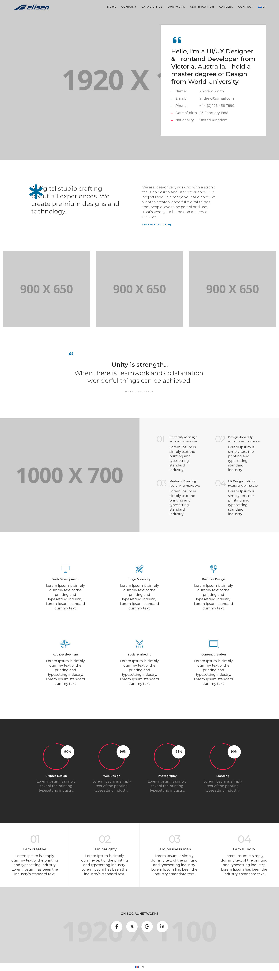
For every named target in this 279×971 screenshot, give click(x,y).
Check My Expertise (154, 224)
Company (128, 6)
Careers (226, 6)
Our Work (176, 6)
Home (111, 6)
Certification (202, 6)
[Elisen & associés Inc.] (31, 6)
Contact (245, 6)
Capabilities (152, 6)
